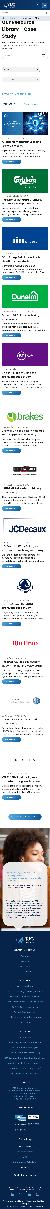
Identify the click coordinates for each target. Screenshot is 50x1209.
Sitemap (24, 1203)
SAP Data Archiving (25, 986)
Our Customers (25, 971)
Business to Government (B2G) (25, 996)
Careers (25, 961)
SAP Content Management (25, 1007)
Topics (7, 70)
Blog (25, 1157)
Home (5, 18)
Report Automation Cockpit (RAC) (25, 1068)
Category (9, 79)
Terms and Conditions (13, 1201)
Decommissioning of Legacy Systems (25, 991)
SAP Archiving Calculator (25, 1162)
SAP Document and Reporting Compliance (25, 1058)
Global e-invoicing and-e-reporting (25, 1017)
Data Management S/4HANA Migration (25, 1001)
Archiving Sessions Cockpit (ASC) (25, 1042)
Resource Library (25, 1151)
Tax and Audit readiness (25, 1012)
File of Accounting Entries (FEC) (25, 1053)
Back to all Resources (27, 816)
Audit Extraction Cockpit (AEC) (25, 1047)
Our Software (25, 1037)
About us (25, 956)
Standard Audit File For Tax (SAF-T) (25, 1063)
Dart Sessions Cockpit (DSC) (25, 1073)
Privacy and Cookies (35, 1201)
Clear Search (31, 104)
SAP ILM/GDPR (25, 1022)
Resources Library (18, 18)
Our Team (25, 966)
